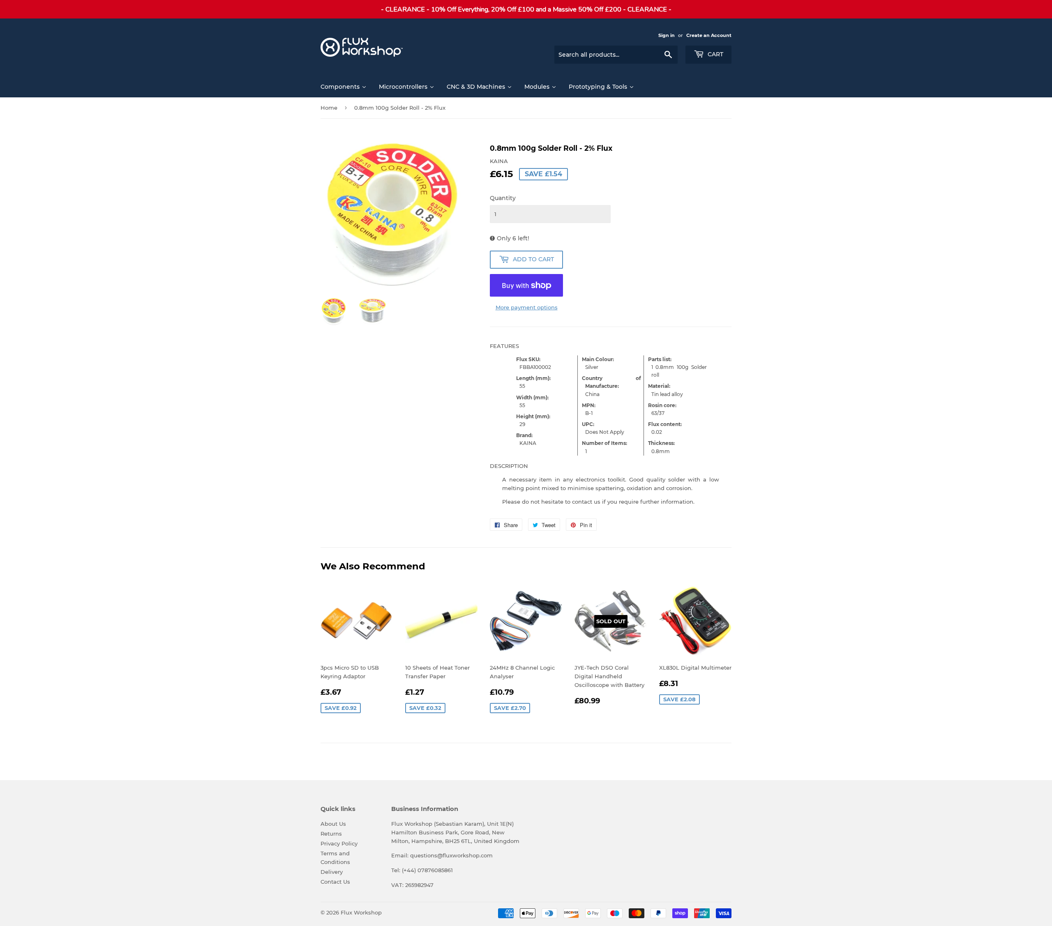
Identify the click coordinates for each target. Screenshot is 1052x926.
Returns (331, 833)
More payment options (527, 307)
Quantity (503, 198)
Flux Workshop (361, 912)
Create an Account (708, 35)
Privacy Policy (339, 843)
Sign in (666, 35)
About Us (333, 823)
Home (329, 107)
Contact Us (335, 881)
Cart (714, 54)
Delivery (332, 871)
